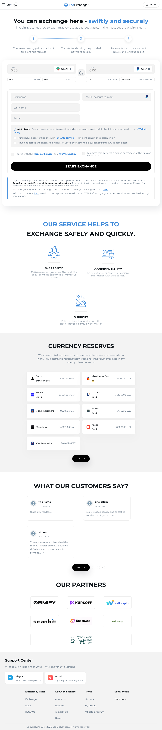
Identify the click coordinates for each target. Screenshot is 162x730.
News (58, 718)
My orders (90, 705)
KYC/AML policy (67, 154)
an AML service (65, 137)
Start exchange (81, 166)
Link (105, 189)
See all (81, 458)
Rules (28, 705)
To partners (61, 711)
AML (36, 193)
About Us (60, 699)
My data (89, 699)
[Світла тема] (15, 4)
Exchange (31, 699)
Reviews (60, 705)
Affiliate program (94, 711)
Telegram (121, 699)
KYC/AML (30, 711)
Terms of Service (43, 154)
